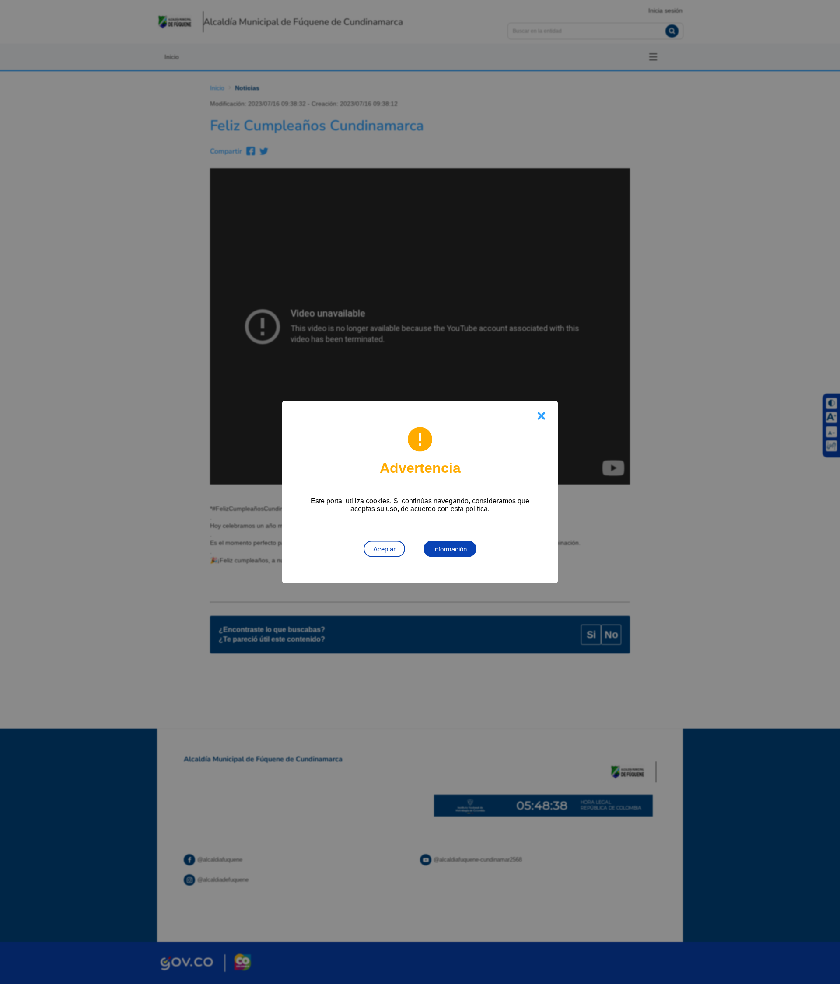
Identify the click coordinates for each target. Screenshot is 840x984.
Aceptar (384, 549)
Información (450, 549)
